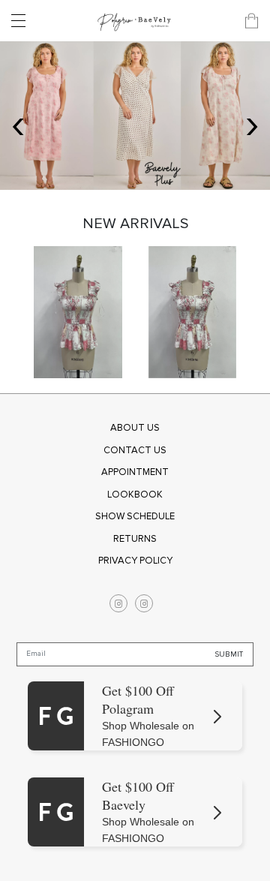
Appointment (135, 472)
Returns (135, 539)
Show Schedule (135, 516)
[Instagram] (119, 603)
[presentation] (18, 123)
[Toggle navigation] (22, 21)
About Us (135, 428)
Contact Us (135, 450)
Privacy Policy (135, 561)
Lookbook (135, 495)
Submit (229, 653)
